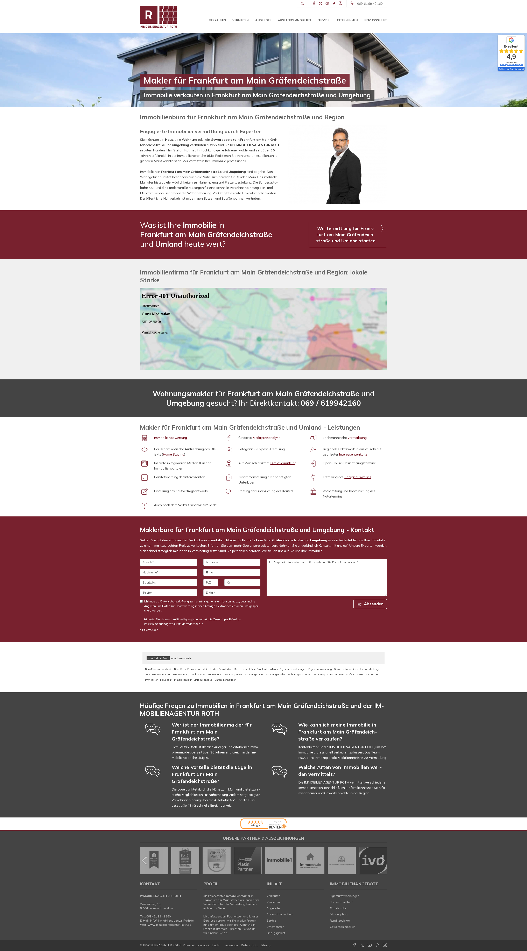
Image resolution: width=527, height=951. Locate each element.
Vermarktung (356, 438)
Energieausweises (357, 477)
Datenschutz (249, 945)
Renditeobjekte (340, 920)
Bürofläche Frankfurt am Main (191, 669)
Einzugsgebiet (375, 20)
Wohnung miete (233, 674)
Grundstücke (338, 908)
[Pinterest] (334, 3)
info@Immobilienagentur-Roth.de (172, 920)
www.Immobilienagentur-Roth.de (169, 925)
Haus (330, 674)
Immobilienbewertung (170, 438)
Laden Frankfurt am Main (225, 669)
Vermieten (240, 20)
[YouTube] (327, 3)
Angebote (263, 20)
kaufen (350, 674)
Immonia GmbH (209, 945)
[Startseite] (168, 16)
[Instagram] (340, 3)
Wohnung (319, 674)
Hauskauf (165, 679)
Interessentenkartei (353, 454)
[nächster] (382, 860)
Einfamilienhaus (203, 679)
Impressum (232, 945)
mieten (360, 674)
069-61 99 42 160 (370, 4)
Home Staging (173, 454)
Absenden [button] (374, 603)
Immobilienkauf (183, 679)
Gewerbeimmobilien (346, 669)
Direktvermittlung (283, 463)
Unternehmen (347, 20)
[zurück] (144, 860)
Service (323, 20)
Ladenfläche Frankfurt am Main (259, 669)
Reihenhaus (215, 674)
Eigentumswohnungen (293, 669)
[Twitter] (320, 3)
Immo (363, 669)
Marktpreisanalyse (266, 438)
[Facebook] (314, 3)
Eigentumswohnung (320, 669)
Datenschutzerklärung (174, 601)
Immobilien (151, 679)
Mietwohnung (181, 674)
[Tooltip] (522, 69)
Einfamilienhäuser (225, 679)
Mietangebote (339, 914)
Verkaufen (217, 20)
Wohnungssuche (275, 674)
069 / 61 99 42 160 (158, 916)
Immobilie (372, 674)
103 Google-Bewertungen (511, 64)
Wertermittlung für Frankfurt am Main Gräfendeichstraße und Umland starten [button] (345, 234)
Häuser (339, 674)
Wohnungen (198, 674)
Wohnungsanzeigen (299, 674)
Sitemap (265, 945)
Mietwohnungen (161, 674)
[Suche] (302, 3)
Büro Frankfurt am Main (158, 669)
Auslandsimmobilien (294, 20)
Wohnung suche (254, 674)
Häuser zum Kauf (341, 902)
